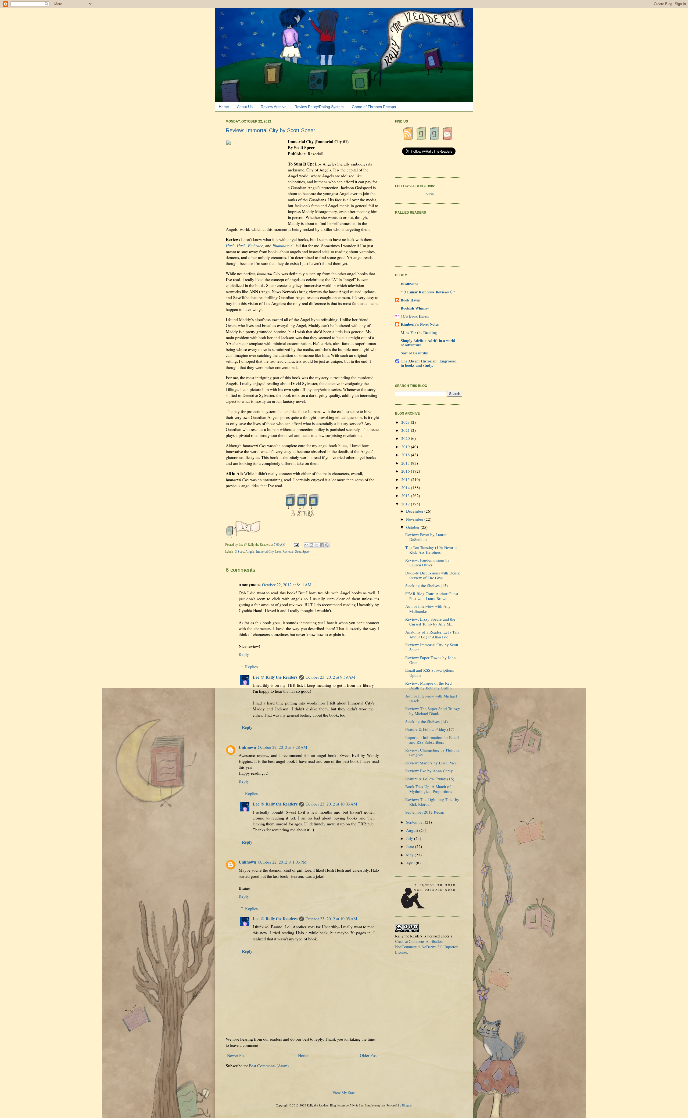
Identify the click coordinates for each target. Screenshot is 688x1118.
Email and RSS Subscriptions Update (429, 672)
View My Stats (344, 1092)
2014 (406, 487)
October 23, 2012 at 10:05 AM (331, 918)
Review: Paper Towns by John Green (430, 660)
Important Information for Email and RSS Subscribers (432, 740)
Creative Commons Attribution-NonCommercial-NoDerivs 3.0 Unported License (426, 947)
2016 (406, 471)
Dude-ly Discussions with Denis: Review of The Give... (432, 575)
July (410, 838)
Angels (250, 551)
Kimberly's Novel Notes (420, 324)
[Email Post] (296, 544)
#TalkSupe (409, 284)
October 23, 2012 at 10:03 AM (331, 804)
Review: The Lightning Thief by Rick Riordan (432, 802)
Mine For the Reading (419, 332)
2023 (406, 422)
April (411, 862)
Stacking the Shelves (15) (426, 585)
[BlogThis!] (311, 545)
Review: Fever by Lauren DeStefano (426, 537)
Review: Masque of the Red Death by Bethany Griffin (428, 685)
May (410, 854)
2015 (406, 479)
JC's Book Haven (415, 316)
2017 (406, 463)
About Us (245, 107)
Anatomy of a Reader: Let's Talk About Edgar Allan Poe (432, 634)
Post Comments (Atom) (269, 1065)
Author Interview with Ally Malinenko (428, 608)
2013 (406, 495)
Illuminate (281, 245)
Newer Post (236, 1055)
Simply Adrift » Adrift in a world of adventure (428, 343)
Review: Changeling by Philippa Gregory (432, 752)
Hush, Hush (236, 245)
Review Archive (273, 107)
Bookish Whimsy (415, 308)
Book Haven (410, 300)
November (415, 519)
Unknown (247, 747)
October (413, 527)
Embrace (255, 245)
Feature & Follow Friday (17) (429, 729)
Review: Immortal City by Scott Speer (431, 647)
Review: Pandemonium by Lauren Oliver (427, 562)
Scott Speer (302, 551)
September (415, 822)
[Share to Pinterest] (326, 545)
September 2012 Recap (424, 812)
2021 (406, 430)
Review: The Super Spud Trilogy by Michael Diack (432, 711)
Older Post (369, 1055)
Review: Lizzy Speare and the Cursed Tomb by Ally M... (430, 621)
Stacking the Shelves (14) (426, 721)
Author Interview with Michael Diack (431, 698)
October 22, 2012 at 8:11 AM (286, 584)
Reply (244, 654)
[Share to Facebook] (321, 545)
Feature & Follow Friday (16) (429, 778)
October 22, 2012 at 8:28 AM (282, 747)
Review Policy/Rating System (319, 107)
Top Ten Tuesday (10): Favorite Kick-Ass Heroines (431, 550)
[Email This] (306, 545)
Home (224, 107)
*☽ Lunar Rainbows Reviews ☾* (428, 292)
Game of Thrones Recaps (374, 107)
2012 (406, 503)
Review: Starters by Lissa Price (431, 762)
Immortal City (265, 551)
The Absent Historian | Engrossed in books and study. (429, 363)
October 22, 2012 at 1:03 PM (282, 862)
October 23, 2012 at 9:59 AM (330, 677)
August (412, 830)
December (415, 511)
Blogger (407, 1105)
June (410, 846)
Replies (251, 666)
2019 (406, 446)
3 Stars (239, 551)
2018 (406, 454)
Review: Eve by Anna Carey (429, 770)
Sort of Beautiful (414, 353)
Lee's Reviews (284, 551)
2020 (406, 438)
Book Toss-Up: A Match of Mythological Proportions (428, 789)
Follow (429, 193)
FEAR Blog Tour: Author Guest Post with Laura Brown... (431, 596)
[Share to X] (316, 545)
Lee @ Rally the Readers (275, 677)
